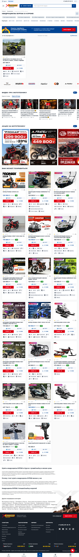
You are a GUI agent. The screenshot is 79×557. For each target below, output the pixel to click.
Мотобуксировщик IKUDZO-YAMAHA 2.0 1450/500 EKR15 (64, 192)
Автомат (63, 20)
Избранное (24, 556)
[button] (8, 65)
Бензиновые (43, 20)
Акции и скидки (21, 525)
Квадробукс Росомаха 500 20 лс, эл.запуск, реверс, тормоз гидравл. (13, 59)
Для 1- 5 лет (11, 20)
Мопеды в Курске (18, 503)
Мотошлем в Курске (25, 507)
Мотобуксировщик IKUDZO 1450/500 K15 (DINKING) (39, 237)
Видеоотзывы (6, 96)
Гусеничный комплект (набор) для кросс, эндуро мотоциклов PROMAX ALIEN (64, 362)
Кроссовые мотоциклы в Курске (37, 501)
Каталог (39, 556)
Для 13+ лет (26, 20)
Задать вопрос (68, 516)
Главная (8, 556)
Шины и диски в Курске (27, 509)
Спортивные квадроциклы (24, 17)
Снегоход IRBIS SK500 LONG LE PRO (13, 403)
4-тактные (56, 20)
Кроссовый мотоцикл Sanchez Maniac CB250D (37, 278)
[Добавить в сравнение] (24, 57)
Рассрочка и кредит (22, 529)
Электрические (34, 20)
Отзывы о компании (6, 534)
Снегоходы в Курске (8, 504)
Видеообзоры (16, 96)
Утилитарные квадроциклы (9, 17)
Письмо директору (50, 529)
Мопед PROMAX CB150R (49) (10, 192)
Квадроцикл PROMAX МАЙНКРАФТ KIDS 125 (65, 278)
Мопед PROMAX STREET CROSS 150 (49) (39, 322)
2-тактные (50, 20)
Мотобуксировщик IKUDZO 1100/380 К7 (39, 362)
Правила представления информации (21, 533)
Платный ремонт (34, 529)
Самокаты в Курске (37, 507)
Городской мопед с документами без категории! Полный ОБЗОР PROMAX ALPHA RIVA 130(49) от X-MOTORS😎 (47, 114)
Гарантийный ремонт (35, 527)
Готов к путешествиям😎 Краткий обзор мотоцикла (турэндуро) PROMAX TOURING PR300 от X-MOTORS (29, 113)
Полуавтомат (70, 20)
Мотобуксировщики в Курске (23, 504)
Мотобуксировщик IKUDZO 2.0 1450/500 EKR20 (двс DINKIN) (63, 237)
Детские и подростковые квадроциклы (55, 17)
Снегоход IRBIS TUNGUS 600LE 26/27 (64, 403)
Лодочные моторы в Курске (42, 504)
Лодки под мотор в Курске (22, 506)
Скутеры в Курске (29, 503)
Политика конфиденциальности (9, 527)
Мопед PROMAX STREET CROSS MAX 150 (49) (13, 237)
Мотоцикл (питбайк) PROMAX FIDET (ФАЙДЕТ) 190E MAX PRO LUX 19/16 (13, 278)
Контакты (48, 527)
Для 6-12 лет (19, 20)
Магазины (10, 1)
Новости (4, 538)
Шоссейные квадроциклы (38, 17)
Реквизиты (48, 531)
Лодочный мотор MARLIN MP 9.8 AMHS (39, 443)
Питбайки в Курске (21, 501)
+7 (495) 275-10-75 (68, 1)
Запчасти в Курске (12, 509)
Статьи (3, 540)
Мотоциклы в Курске (8, 501)
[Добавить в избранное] (22, 57)
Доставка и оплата (22, 527)
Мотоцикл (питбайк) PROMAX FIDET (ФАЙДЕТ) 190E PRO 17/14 (13, 323)
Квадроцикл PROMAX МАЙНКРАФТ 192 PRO (39, 192)
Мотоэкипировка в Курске (10, 507)
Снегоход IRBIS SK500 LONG (62, 322)
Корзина (55, 556)
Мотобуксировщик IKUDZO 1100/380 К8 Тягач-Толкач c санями (13, 444)
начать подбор (67, 29)
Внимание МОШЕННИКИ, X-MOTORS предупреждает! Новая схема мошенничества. (10, 113)
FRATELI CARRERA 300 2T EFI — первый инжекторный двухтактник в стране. (66, 112)
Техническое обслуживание (37, 525)
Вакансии (4, 536)
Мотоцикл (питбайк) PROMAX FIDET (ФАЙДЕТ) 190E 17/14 (13, 362)
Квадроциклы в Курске (43, 503)
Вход (70, 556)
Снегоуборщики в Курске (39, 506)
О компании (4, 525)
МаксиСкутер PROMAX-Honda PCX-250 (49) (39, 404)
